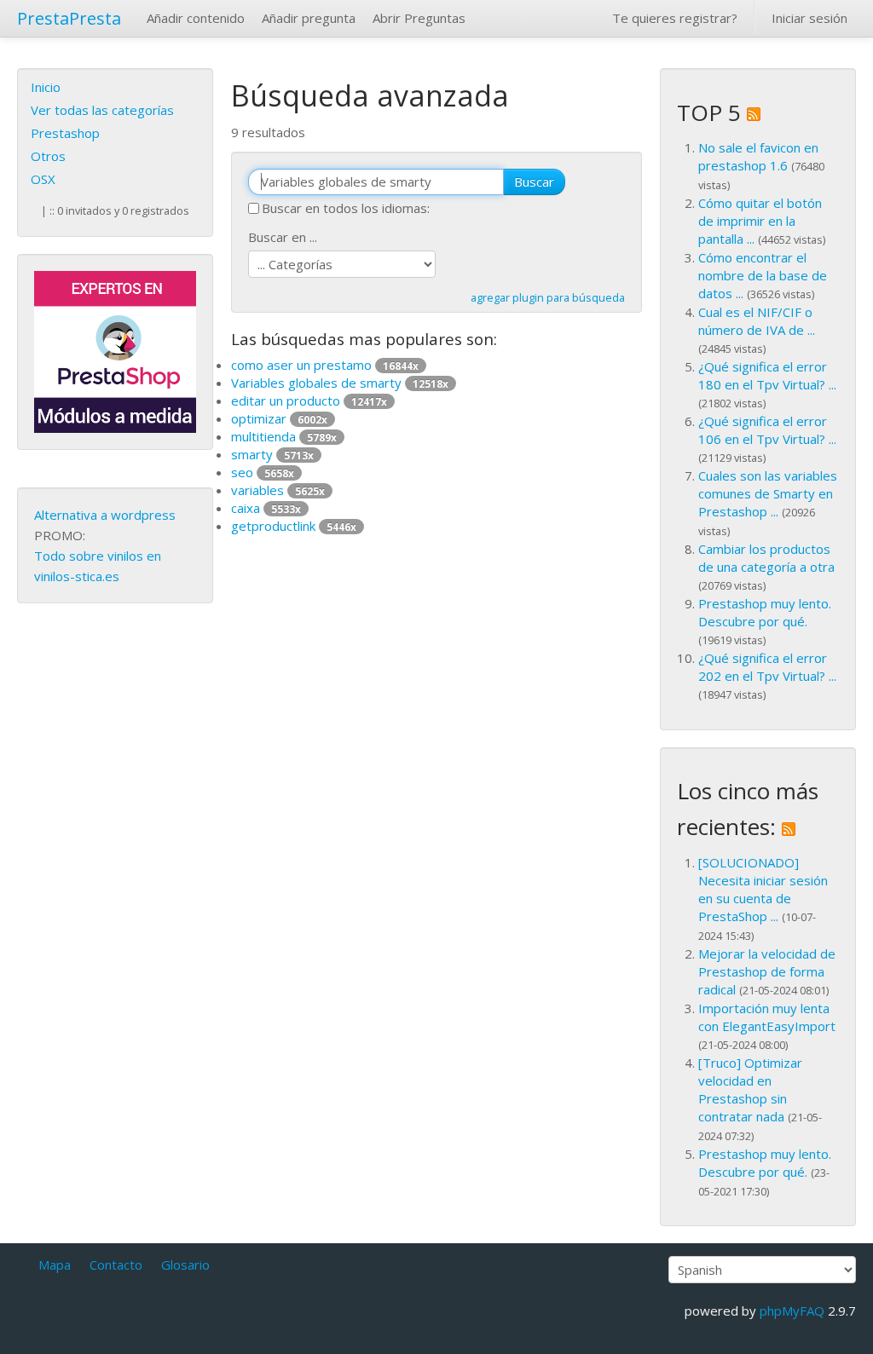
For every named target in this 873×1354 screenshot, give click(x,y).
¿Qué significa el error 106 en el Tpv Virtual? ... (767, 429)
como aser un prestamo (325, 364)
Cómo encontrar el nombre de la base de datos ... (762, 275)
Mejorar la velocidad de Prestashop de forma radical (766, 971)
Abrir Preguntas (419, 17)
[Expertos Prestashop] (115, 350)
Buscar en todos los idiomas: (346, 207)
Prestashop (65, 132)
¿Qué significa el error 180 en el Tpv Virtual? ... (767, 375)
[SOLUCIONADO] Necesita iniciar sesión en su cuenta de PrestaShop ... (763, 889)
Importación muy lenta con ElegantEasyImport (766, 1017)
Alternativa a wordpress (105, 514)
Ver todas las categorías (102, 109)
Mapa (54, 1264)
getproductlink (293, 525)
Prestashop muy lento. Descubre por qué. (764, 612)
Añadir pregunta (309, 17)
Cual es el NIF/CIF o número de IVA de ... (756, 320)
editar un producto (309, 400)
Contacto (116, 1264)
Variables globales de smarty (339, 382)
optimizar (279, 418)
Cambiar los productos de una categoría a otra (766, 557)
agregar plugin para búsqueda (548, 297)
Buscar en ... (282, 236)
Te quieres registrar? (674, 17)
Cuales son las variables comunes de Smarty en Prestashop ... (767, 493)
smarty (272, 454)
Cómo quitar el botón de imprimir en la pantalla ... (760, 220)
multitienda (284, 436)
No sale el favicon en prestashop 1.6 (758, 156)
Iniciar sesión (809, 17)
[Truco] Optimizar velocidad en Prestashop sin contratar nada (750, 1089)
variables (278, 489)
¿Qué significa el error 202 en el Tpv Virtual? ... (767, 666)
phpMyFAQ (792, 1310)
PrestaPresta (69, 18)
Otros (48, 155)
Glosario (185, 1264)
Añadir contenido (196, 17)
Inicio (46, 86)
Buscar (534, 181)
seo (262, 472)
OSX (43, 178)
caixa (266, 507)
